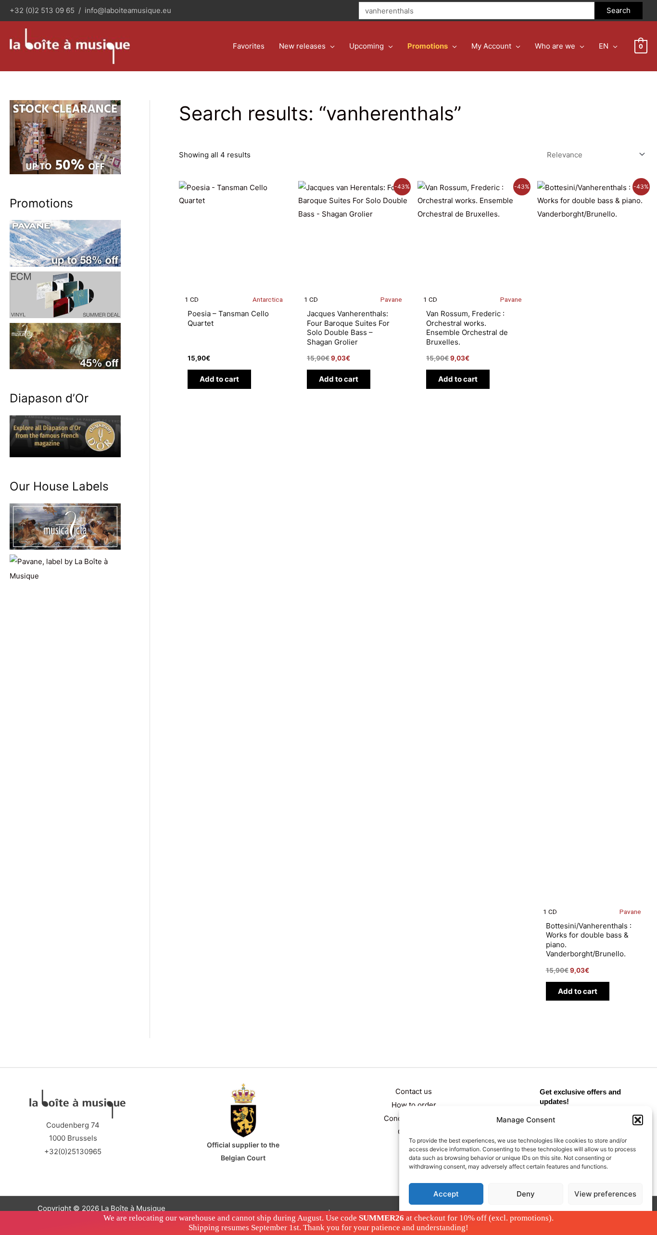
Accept (446, 1193)
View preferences (605, 1193)
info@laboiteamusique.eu (128, 10)
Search (618, 10)
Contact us (413, 1091)
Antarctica (268, 299)
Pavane (391, 299)
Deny (526, 1193)
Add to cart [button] (219, 379)
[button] (638, 1120)
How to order (414, 1104)
